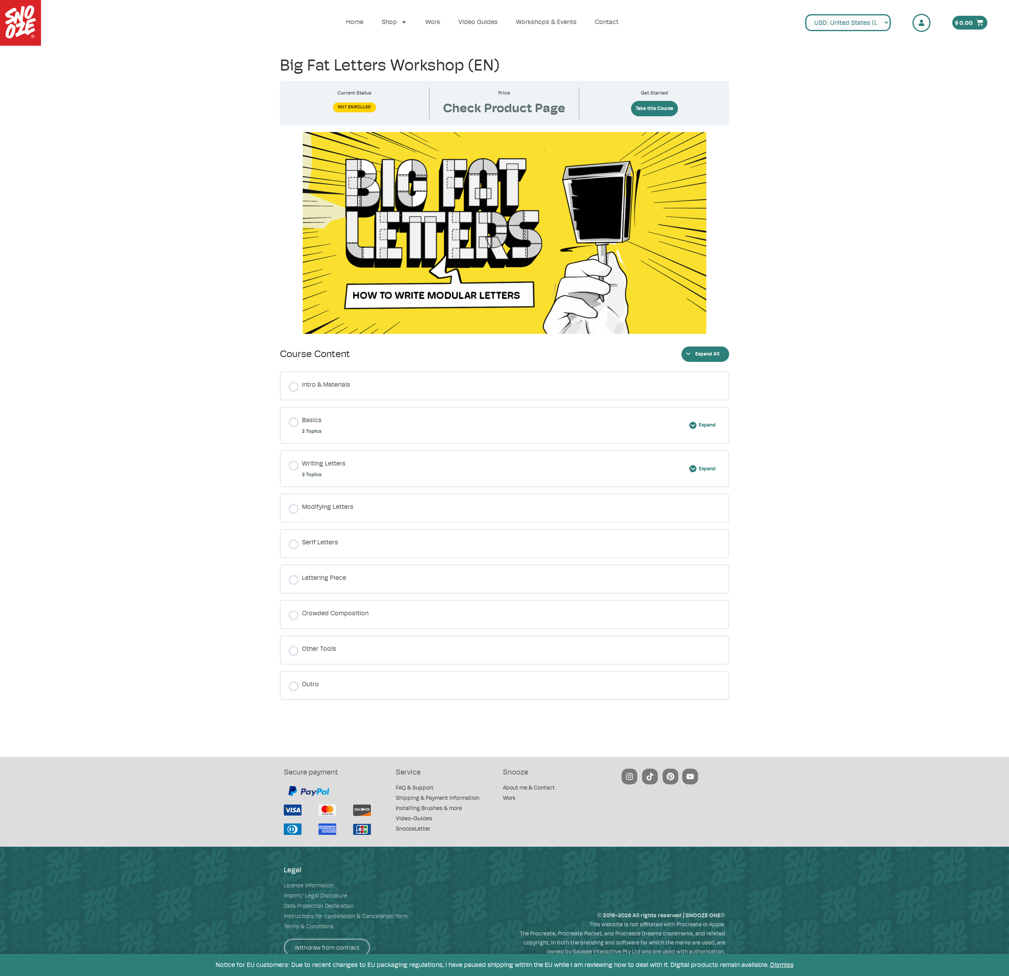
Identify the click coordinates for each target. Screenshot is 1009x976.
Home (354, 22)
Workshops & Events (546, 22)
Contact (606, 22)
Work (432, 22)
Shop (389, 22)
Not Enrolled (354, 107)
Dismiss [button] (782, 965)
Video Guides (478, 22)
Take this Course (654, 108)
